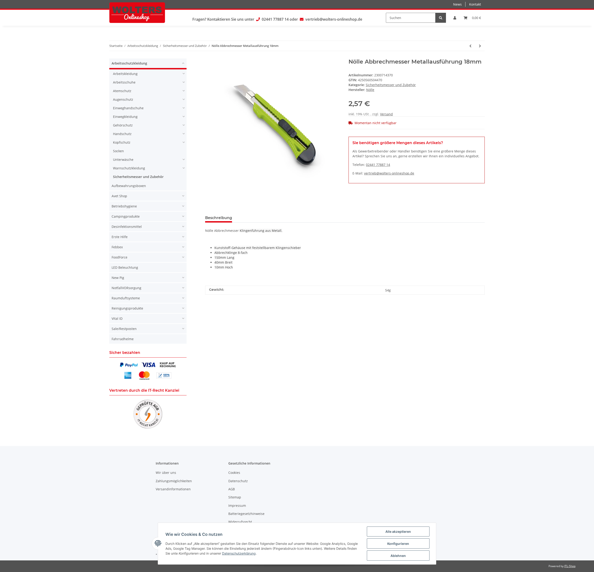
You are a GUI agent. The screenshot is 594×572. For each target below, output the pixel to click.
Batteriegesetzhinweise (246, 513)
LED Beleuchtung (125, 267)
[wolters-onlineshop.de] (137, 12)
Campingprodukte (126, 216)
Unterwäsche (123, 159)
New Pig (118, 277)
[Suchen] (440, 18)
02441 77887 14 (275, 19)
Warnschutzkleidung (129, 168)
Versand (386, 114)
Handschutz (122, 134)
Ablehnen (398, 556)
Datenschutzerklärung (239, 553)
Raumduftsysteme (126, 298)
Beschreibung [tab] (218, 218)
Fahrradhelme (123, 339)
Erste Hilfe (120, 237)
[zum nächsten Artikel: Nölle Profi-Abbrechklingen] (480, 46)
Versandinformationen (173, 489)
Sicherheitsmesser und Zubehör (391, 85)
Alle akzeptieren (398, 531)
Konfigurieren (398, 544)
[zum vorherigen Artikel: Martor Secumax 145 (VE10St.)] (470, 46)
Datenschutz (238, 481)
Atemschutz (122, 91)
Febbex (117, 247)
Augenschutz (123, 99)
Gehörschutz (123, 125)
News (457, 4)
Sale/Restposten (124, 328)
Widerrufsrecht (240, 522)
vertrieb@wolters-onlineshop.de (333, 19)
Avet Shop (119, 196)
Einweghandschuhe (128, 108)
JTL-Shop (569, 566)
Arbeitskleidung (125, 73)
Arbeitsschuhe (124, 82)
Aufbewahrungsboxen (129, 186)
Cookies (234, 472)
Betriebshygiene (124, 206)
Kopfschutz (121, 142)
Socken (118, 151)
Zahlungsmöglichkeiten (174, 481)
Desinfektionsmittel (127, 226)
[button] (455, 18)
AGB (231, 489)
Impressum (237, 505)
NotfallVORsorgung (126, 288)
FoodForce (119, 257)
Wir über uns (166, 472)
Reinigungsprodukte (127, 308)
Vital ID (117, 318)
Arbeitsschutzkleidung (129, 63)
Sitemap (234, 497)
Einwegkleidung (125, 116)
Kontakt (475, 4)
